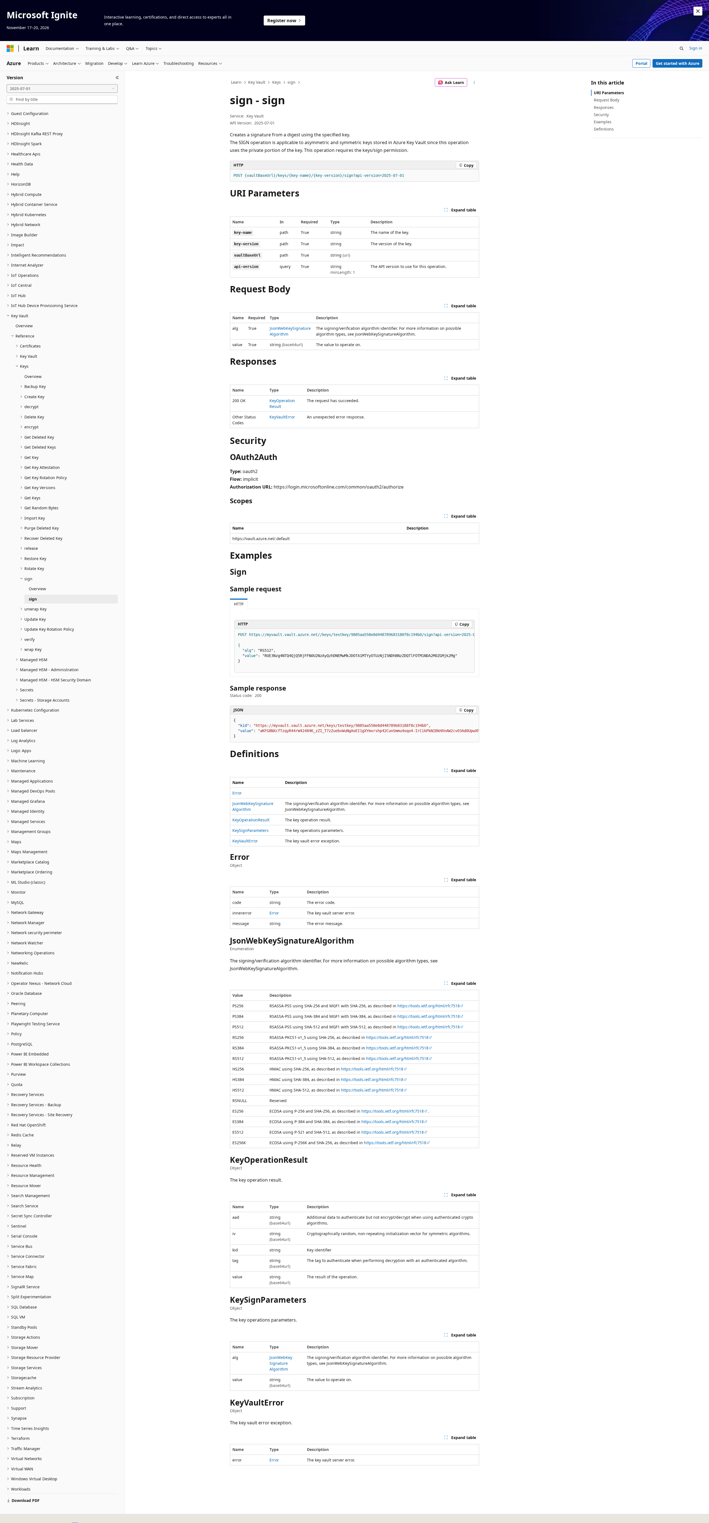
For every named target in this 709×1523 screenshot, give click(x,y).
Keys (276, 82)
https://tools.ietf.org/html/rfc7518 (428, 1005)
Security (601, 114)
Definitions (604, 129)
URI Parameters (609, 92)
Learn (236, 82)
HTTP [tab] (238, 604)
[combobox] (62, 88)
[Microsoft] (10, 48)
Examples (603, 121)
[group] (354, 651)
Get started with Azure (677, 63)
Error (237, 793)
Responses (604, 107)
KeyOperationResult (250, 819)
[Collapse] (117, 77)
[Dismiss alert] (697, 11)
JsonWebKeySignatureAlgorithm (280, 1363)
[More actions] (474, 82)
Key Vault (256, 82)
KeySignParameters (250, 830)
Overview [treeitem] (24, 325)
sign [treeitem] (33, 599)
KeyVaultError (282, 417)
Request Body (606, 100)
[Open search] (681, 48)
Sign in (695, 48)
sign (291, 82)
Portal (641, 63)
